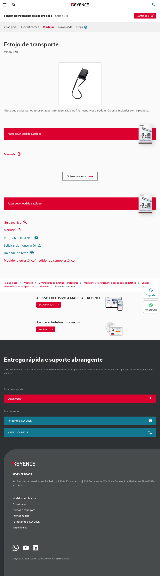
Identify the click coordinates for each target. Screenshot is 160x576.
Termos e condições (23, 510)
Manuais (9, 154)
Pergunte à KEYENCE (18, 238)
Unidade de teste (16, 253)
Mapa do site (19, 527)
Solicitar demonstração (20, 245)
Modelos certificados (24, 498)
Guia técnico (12, 222)
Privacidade (19, 504)
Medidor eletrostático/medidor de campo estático (39, 260)
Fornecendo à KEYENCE (26, 521)
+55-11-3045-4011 (18, 432)
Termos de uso (20, 516)
